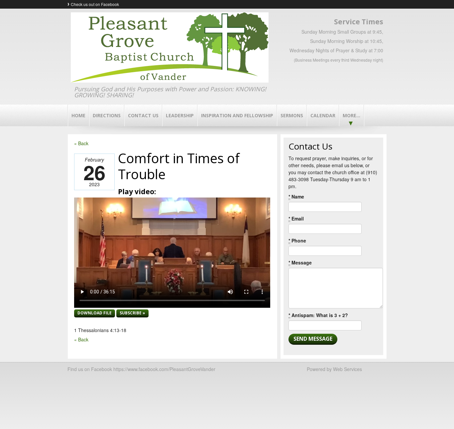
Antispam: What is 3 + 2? (318, 315)
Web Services (347, 369)
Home (78, 115)
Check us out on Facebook (95, 4)
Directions (107, 115)
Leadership (180, 115)
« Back (81, 143)
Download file (94, 313)
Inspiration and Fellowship (237, 115)
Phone (297, 240)
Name (296, 196)
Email (296, 218)
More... (351, 115)
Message (300, 262)
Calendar (322, 115)
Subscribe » (132, 313)
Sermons (292, 115)
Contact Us (143, 115)
